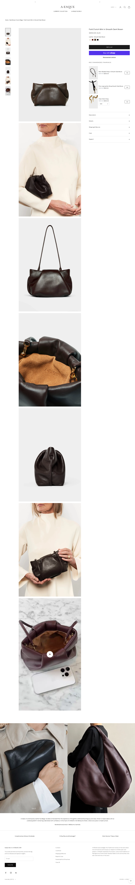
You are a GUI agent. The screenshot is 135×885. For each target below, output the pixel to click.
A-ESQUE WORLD (76, 11)
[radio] (90, 40)
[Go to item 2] (8, 42)
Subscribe (10, 865)
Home (6, 20)
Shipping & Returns (61, 853)
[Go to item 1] (8, 32)
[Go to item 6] (8, 80)
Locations (58, 851)
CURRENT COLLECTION (60, 11)
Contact (58, 848)
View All (34, 808)
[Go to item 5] (8, 71)
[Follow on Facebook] (6, 873)
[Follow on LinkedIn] (16, 873)
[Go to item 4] (8, 61)
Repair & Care (59, 856)
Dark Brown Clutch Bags (16, 20)
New (101, 808)
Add (127, 73)
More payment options (109, 57)
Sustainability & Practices (63, 859)
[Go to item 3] (8, 51)
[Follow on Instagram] (11, 873)
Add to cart (109, 47)
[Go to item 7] (8, 91)
